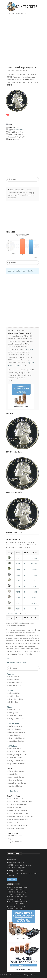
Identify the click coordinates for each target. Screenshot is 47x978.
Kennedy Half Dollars (15, 748)
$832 (35, 575)
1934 (18, 586)
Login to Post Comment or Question (21, 271)
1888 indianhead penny (16, 868)
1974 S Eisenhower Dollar (17, 892)
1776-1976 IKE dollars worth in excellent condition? (22, 874)
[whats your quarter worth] (21, 396)
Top (7, 658)
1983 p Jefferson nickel (16, 870)
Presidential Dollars (15, 786)
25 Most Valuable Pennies (17, 804)
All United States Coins (17, 662)
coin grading (29, 349)
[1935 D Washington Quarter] (10, 574)
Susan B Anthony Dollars (17, 783)
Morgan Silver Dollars (16, 771)
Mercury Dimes (13, 712)
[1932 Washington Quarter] (10, 602)
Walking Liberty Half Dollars (18, 754)
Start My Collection (15, 836)
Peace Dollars (13, 774)
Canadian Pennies (14, 807)
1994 (14, 125)
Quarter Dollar (18, 129)
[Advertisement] (23, 39)
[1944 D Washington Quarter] (10, 591)
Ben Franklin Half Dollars (17, 751)
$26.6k (34, 558)
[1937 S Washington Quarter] (10, 596)
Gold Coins (14, 791)
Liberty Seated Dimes (16, 718)
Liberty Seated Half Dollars (17, 760)
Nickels (10, 690)
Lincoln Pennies (13, 676)
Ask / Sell (12, 879)
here (20, 623)
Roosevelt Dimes (14, 709)
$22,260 (34, 564)
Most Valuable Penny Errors (18, 813)
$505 (35, 592)
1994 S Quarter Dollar (14, 452)
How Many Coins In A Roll (17, 825)
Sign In (10, 839)
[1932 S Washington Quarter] (10, 557)
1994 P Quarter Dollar (14, 492)
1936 (18, 569)
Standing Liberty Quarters (17, 732)
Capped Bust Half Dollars (17, 763)
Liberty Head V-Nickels (16, 699)
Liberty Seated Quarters (16, 738)
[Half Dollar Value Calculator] (23, 925)
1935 (18, 575)
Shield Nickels (13, 702)
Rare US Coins (13, 822)
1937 (18, 598)
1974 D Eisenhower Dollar (17, 901)
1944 (18, 592)
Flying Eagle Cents (14, 685)
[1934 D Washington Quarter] (10, 585)
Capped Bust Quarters (16, 741)
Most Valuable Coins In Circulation (20, 801)
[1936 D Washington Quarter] (10, 568)
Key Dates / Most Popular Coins (19, 819)
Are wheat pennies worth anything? (20, 816)
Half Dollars (12, 746)
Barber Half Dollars (15, 757)
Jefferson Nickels (14, 693)
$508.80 (34, 586)
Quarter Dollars (13, 723)
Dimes (9, 707)
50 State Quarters (14, 729)
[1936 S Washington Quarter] (10, 579)
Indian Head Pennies (15, 682)
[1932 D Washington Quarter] (10, 563)
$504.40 (34, 598)
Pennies (10, 674)
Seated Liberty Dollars (16, 777)
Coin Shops (12, 859)
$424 (35, 609)
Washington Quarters (16, 726)
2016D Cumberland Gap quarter (19, 865)
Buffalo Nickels (13, 696)
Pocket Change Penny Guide (18, 810)
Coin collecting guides (16, 862)
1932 (18, 558)
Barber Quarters (14, 735)
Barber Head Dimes (15, 715)
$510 (35, 581)
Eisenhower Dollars (15, 780)
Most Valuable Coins (15, 798)
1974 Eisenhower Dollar (16, 906)
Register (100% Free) (15, 842)
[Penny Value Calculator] (23, 956)
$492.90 (34, 603)
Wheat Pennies (13, 679)
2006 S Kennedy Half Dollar (18, 887)
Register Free (12, 613)
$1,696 (34, 569)
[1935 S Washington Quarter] (10, 608)
